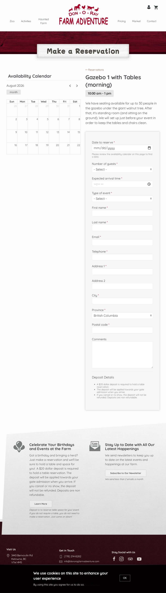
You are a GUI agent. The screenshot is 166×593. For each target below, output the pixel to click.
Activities (26, 21)
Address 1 (98, 266)
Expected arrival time (106, 178)
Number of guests (104, 164)
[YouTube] (140, 558)
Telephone (99, 251)
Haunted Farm (43, 21)
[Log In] (148, 7)
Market (136, 21)
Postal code (100, 324)
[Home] (83, 14)
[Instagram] (122, 558)
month (14, 92)
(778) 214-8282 (72, 556)
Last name (99, 222)
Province (98, 310)
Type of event (101, 193)
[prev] (70, 85)
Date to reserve (102, 142)
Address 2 (98, 281)
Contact (151, 21)
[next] (77, 85)
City (94, 295)
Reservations (94, 69)
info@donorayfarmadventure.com (81, 561)
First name (99, 208)
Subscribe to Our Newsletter (125, 473)
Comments (99, 339)
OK (125, 578)
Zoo (12, 21)
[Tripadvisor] (131, 558)
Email (95, 237)
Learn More (41, 503)
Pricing (122, 21)
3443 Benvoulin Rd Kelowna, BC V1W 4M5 (22, 559)
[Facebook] (114, 558)
